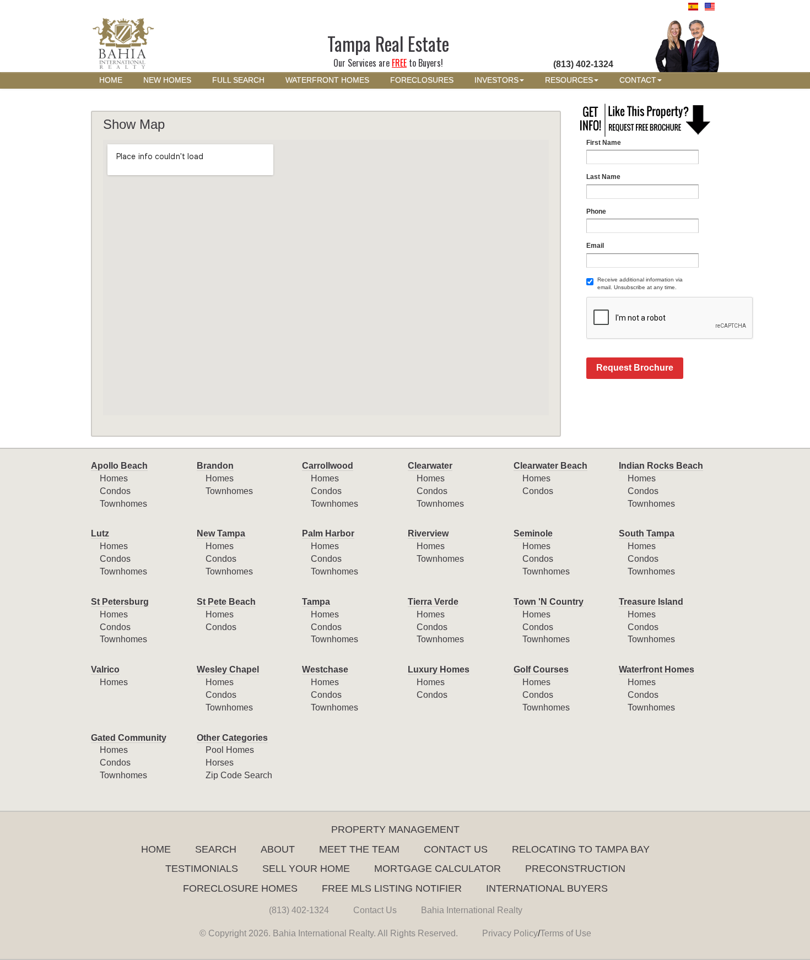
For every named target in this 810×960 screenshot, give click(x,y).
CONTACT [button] (637, 80)
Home (156, 849)
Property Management (395, 829)
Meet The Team (359, 849)
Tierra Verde (433, 601)
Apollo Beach (119, 465)
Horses (220, 762)
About (278, 849)
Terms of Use (565, 933)
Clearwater (430, 465)
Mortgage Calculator (437, 868)
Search (215, 849)
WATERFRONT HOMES (327, 80)
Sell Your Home (306, 868)
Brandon (215, 465)
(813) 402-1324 (299, 910)
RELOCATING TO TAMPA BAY (581, 849)
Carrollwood (327, 465)
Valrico (105, 669)
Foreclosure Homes (240, 888)
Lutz (100, 533)
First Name (603, 142)
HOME (110, 80)
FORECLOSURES (421, 80)
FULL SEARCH (238, 80)
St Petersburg (120, 601)
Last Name (603, 176)
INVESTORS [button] (496, 80)
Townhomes (123, 503)
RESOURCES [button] (569, 80)
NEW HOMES (167, 80)
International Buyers (547, 888)
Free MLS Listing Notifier (392, 888)
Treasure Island (651, 601)
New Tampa (221, 533)
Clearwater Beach (550, 465)
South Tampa (646, 533)
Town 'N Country (549, 601)
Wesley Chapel (228, 669)
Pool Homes (230, 750)
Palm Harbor (328, 533)
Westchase (325, 669)
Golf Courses (541, 669)
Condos (115, 491)
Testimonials (201, 868)
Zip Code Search (239, 775)
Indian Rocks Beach (661, 465)
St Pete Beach (226, 601)
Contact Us (456, 849)
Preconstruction (575, 868)
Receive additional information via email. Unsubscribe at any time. (640, 283)
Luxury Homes (438, 669)
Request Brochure (634, 367)
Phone (596, 211)
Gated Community (128, 737)
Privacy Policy (510, 933)
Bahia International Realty (471, 910)
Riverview (428, 533)
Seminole (533, 533)
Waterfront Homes (656, 669)
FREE (399, 62)
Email (595, 245)
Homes (114, 478)
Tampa (316, 601)
